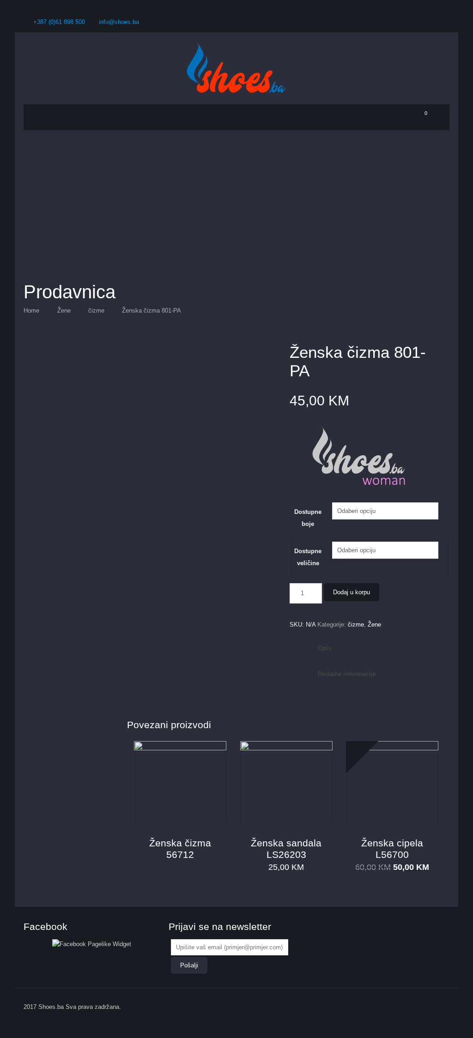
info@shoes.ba (119, 21)
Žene (64, 310)
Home (31, 310)
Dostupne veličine (307, 557)
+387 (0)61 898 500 (59, 21)
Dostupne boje (307, 517)
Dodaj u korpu (351, 592)
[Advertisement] (236, 199)
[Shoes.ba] (236, 68)
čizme (96, 310)
